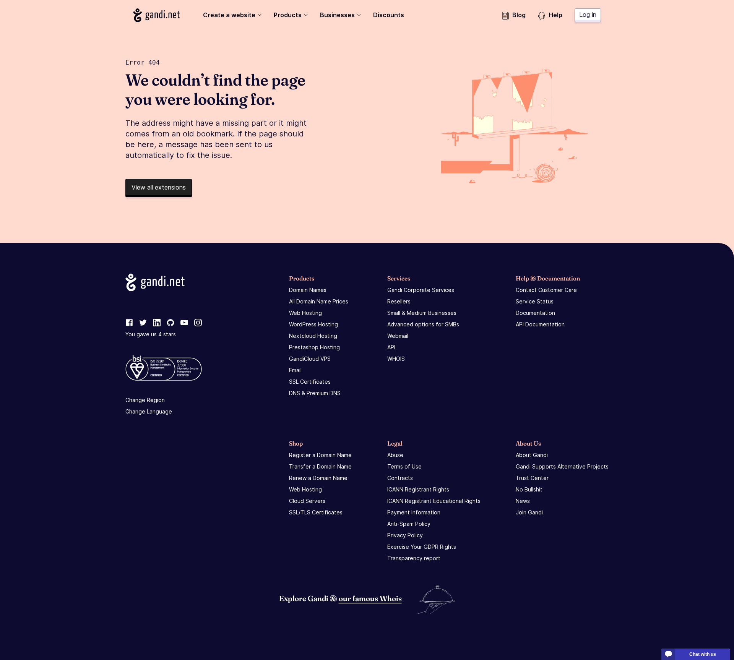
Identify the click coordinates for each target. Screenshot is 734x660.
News (523, 501)
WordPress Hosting (313, 324)
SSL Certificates (310, 381)
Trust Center (532, 478)
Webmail (397, 335)
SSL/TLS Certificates (316, 512)
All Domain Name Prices (318, 301)
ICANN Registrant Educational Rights (434, 501)
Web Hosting (305, 313)
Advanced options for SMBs (423, 324)
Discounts (388, 15)
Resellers (399, 301)
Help (555, 15)
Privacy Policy (405, 535)
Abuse (395, 455)
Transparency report (413, 558)
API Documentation (540, 324)
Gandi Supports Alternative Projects (562, 466)
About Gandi (532, 455)
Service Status (535, 301)
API (391, 347)
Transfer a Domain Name (320, 466)
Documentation (535, 313)
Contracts (400, 478)
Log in (587, 14)
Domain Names (307, 290)
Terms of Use (404, 466)
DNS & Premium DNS (315, 393)
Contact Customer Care (546, 290)
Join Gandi (529, 512)
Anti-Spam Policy (408, 524)
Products (288, 15)
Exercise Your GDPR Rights (421, 546)
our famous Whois (370, 598)
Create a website (229, 15)
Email (295, 370)
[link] (129, 323)
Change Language (148, 411)
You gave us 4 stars (150, 334)
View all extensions (159, 187)
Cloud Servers (307, 501)
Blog (519, 15)
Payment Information (413, 512)
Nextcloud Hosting (313, 335)
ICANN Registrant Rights (418, 489)
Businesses (337, 15)
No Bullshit (529, 489)
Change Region (145, 400)
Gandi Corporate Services (420, 290)
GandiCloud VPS (310, 358)
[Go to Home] (156, 15)
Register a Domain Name (320, 455)
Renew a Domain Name (318, 478)
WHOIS (396, 358)
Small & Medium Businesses (421, 313)
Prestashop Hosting (314, 347)
